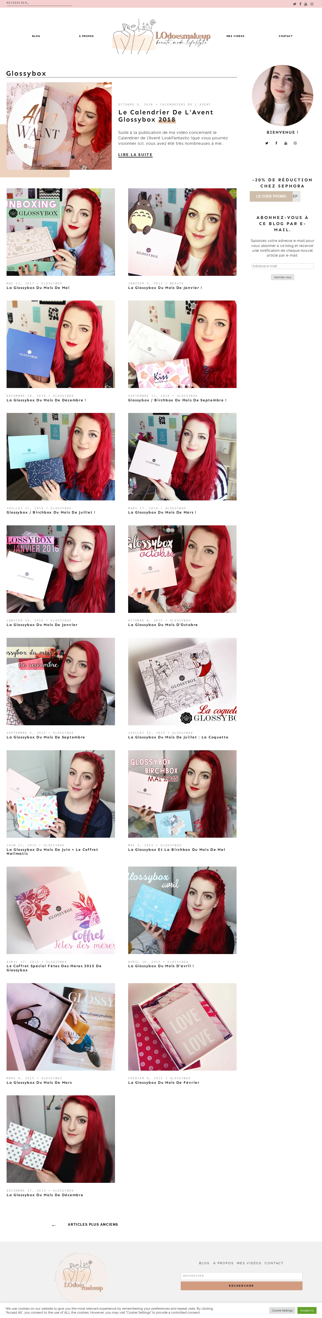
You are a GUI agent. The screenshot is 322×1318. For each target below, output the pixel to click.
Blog (36, 36)
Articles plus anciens (93, 1225)
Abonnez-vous (282, 277)
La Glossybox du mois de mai (38, 287)
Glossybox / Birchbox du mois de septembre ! (177, 400)
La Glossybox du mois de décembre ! (46, 400)
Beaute (177, 283)
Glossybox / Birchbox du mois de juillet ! (51, 512)
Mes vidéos (235, 36)
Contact (286, 36)
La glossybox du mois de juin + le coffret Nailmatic (52, 851)
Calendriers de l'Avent (185, 104)
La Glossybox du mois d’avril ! (161, 966)
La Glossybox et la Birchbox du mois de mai (176, 849)
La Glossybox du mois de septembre (46, 737)
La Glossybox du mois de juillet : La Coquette (178, 737)
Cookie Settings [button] (282, 1310)
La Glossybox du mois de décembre (45, 1195)
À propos (86, 36)
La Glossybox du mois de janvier (42, 624)
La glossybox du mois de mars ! (162, 512)
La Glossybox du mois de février (164, 1082)
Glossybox (51, 283)
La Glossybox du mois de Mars (39, 1082)
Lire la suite (135, 154)
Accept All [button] (307, 1310)
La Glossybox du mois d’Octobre (163, 624)
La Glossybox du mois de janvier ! (165, 287)
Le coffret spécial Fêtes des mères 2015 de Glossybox (54, 968)
